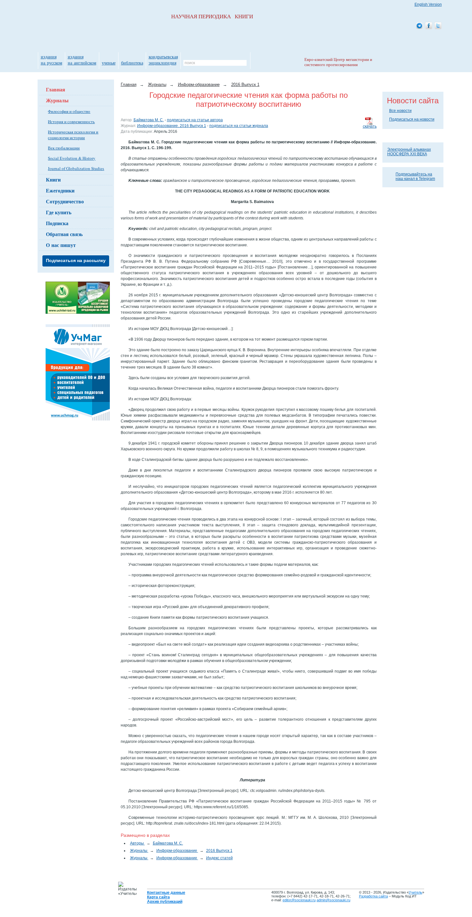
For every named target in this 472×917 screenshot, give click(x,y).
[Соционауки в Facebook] (429, 26)
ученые (109, 63)
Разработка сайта (373, 896)
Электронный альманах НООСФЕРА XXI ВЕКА (409, 151)
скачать (370, 126)
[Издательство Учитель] (78, 312)
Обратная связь (64, 234)
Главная (55, 89)
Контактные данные (166, 892)
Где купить (58, 212)
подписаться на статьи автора (195, 120)
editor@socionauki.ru (299, 900)
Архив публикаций (164, 901)
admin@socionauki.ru (333, 900)
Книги (53, 179)
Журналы (57, 100)
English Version (428, 4)
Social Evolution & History (71, 158)
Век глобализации (64, 148)
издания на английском (82, 60)
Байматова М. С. (149, 120)
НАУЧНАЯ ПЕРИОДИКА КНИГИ (212, 16)
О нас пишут (61, 245)
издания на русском (51, 60)
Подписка (57, 223)
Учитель (415, 892)
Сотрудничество (65, 201)
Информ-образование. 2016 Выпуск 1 (171, 125)
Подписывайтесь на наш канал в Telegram (415, 176)
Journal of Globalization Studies (76, 168)
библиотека (132, 63)
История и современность (71, 121)
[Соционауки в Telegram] (419, 26)
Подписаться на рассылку (76, 260)
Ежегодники (60, 190)
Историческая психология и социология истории (73, 134)
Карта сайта (158, 897)
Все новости (400, 110)
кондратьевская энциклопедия (163, 60)
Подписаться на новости (411, 119)
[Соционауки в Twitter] (438, 26)
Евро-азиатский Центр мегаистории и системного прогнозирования (338, 62)
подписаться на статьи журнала (238, 125)
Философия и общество (69, 111)
